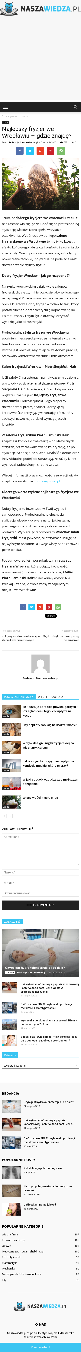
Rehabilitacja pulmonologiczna (43, 1168)
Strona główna (9, 116)
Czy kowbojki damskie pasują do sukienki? (61, 638)
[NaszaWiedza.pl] (40, 9)
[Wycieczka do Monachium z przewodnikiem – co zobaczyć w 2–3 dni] (9, 1024)
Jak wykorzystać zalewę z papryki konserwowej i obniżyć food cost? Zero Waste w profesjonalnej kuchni (50, 988)
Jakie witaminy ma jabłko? (40, 1204)
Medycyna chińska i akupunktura (21, 1274)
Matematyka (9, 1263)
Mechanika (8, 1268)
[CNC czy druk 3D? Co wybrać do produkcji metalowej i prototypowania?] (9, 1008)
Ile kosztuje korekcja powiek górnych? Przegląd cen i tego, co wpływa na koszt (50, 711)
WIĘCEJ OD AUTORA (50, 697)
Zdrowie (10, 972)
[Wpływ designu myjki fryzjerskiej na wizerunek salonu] (11, 747)
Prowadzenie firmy (13, 1240)
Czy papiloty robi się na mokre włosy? (50, 725)
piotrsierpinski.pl (47, 481)
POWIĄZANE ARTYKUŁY (19, 697)
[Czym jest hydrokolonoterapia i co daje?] (40, 953)
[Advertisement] (40, 59)
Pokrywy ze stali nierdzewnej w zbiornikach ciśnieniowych (21, 638)
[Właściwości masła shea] (11, 802)
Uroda (5, 122)
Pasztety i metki (11, 1257)
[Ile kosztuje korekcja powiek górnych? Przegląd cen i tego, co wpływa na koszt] (11, 711)
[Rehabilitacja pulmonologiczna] (11, 1172)
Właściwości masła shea (40, 797)
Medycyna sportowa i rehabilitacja (23, 1251)
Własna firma (10, 1234)
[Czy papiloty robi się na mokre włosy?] (11, 729)
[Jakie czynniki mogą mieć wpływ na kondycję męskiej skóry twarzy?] (11, 765)
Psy (4, 1280)
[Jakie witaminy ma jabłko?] (11, 1209)
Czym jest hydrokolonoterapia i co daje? (35, 968)
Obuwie (6, 1246)
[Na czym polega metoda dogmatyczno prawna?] (11, 1191)
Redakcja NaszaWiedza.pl (23, 142)
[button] (75, 107)
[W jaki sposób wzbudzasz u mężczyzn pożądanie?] (11, 783)
